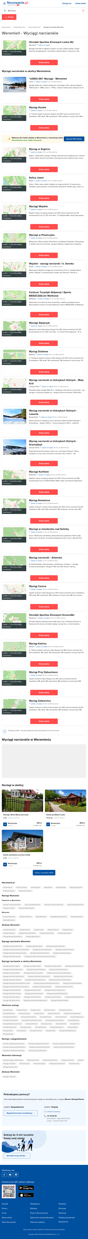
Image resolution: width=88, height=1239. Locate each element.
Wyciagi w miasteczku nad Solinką (49, 529)
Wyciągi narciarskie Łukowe (64, 987)
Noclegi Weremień (19, 27)
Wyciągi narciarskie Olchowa (12, 980)
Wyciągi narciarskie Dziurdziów (12, 969)
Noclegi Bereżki (61, 1024)
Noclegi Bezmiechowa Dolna (55, 1020)
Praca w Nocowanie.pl (39, 1213)
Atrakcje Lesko (38, 930)
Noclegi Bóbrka (8, 1034)
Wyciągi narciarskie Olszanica (74, 997)
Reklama (33, 1208)
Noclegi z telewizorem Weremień (13, 1044)
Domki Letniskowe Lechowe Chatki (16, 855)
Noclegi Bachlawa (8, 1013)
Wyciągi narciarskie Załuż (53, 997)
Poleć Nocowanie (9, 1222)
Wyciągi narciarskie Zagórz (11, 997)
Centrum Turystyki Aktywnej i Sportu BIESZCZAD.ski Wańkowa (50, 293)
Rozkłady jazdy (60, 887)
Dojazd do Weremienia (50, 1060)
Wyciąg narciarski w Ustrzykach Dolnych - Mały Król (56, 381)
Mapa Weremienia (33, 1060)
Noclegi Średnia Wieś (10, 1017)
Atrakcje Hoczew (53, 930)
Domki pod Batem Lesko (55, 814)
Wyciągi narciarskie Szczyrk (11, 956)
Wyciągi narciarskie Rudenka (72, 983)
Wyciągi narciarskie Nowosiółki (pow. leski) (16, 983)
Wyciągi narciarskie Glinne (11, 973)
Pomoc (4, 1208)
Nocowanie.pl (6, 27)
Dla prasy (62, 1208)
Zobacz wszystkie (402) (44, 872)
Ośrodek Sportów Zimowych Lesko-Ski (51, 42)
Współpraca (35, 1204)
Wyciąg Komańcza (39, 500)
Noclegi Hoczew (50, 1010)
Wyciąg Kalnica (38, 643)
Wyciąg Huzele (37, 107)
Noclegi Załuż (21, 1031)
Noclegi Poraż (75, 1024)
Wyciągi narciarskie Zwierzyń (58, 969)
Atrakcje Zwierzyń (8, 933)
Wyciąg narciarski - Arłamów (45, 557)
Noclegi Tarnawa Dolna (10, 1020)
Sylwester (41, 1229)
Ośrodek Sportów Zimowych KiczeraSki (51, 615)
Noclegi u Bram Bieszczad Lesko (16, 814)
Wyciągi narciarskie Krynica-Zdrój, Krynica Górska (40, 956)
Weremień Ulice (74, 1064)
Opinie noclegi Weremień (75, 905)
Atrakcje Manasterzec (33, 937)
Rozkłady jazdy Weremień (59, 917)
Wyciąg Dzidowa (38, 351)
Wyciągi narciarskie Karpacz (62, 953)
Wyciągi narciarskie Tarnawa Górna (39, 976)
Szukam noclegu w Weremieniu (13, 1060)
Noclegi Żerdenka (31, 1024)
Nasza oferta (7, 1217)
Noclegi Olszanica (35, 1031)
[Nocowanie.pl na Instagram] (16, 1174)
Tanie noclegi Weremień (32, 905)
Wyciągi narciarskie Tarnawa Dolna (60, 980)
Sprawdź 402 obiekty (74, 139)
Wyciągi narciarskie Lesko (53, 966)
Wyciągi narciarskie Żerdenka (42, 987)
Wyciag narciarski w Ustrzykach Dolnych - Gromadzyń (53, 442)
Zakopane (62, 1229)
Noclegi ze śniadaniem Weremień (13, 1050)
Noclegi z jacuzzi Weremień (37, 1050)
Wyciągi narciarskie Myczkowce (35, 980)
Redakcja (62, 1204)
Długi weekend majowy (30, 1229)
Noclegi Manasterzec (56, 1027)
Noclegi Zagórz (72, 1027)
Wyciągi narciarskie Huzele (32, 966)
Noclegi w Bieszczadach (26, 908)
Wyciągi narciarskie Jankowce (33, 973)
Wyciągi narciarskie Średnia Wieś (13, 976)
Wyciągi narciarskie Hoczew (74, 966)
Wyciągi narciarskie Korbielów (40, 953)
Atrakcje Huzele (25, 930)
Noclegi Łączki (7, 1010)
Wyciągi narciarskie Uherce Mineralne (58, 973)
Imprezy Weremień (9, 917)
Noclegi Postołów (45, 1017)
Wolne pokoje (35, 887)
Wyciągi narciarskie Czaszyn (12, 993)
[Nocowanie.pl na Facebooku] (4, 1174)
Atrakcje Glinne (67, 930)
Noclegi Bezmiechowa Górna (12, 1024)
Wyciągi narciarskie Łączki (11, 966)
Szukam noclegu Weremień (11, 905)
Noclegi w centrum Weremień (54, 905)
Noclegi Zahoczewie (9, 1027)
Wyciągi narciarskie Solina (11, 1000)
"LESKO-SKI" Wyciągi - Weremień (48, 78)
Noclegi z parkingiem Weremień (38, 1044)
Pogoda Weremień (77, 917)
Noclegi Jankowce (54, 1013)
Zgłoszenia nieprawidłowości (42, 1217)
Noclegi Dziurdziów (65, 1010)
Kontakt (5, 1204)
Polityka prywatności (67, 1217)
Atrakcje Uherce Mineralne (27, 933)
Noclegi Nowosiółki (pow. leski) (31, 1020)
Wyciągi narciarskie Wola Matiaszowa (35, 1000)
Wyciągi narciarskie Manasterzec (57, 993)
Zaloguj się (66, 3)
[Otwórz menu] (4, 3)
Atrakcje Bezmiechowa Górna (12, 937)
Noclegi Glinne (39, 1013)
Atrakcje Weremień (34, 27)
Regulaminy (63, 1221)
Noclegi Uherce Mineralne (72, 1013)
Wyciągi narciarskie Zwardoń (64, 950)
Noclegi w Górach (8, 908)
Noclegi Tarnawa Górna (28, 1017)
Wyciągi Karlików (39, 471)
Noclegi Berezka (41, 1027)
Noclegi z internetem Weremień (64, 1047)
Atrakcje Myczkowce (64, 933)
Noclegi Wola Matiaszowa (67, 1031)
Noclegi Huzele (22, 1010)
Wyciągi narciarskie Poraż (32, 990)
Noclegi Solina (50, 1031)
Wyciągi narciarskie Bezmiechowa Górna (15, 987)
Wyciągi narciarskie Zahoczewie (55, 990)
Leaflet (5, 51)
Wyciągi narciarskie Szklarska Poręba (14, 953)
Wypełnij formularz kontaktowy (19, 1113)
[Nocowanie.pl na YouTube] (10, 1174)
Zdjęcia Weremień (9, 920)
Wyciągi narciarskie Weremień (12, 946)
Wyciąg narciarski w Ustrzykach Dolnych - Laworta (53, 412)
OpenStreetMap (16, 51)
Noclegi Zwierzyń (24, 1013)
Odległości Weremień (10, 1067)
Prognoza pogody (8, 891)
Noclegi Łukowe (47, 1024)
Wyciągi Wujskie (38, 206)
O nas (4, 1213)
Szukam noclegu (21, 887)
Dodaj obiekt (81, 3)
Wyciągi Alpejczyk (39, 323)
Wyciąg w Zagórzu (39, 149)
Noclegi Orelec (8, 1031)
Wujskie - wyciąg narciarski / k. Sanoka (51, 263)
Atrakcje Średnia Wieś (47, 933)
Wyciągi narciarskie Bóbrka (59, 1000)
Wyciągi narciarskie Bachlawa (36, 969)
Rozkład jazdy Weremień (57, 1064)
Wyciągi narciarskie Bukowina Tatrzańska (16, 950)
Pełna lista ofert (24, 1064)
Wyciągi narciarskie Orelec (32, 997)
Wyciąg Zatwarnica (40, 701)
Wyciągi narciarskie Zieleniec (56, 946)
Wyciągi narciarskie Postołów (63, 976)
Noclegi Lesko (35, 1010)
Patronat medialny (37, 1222)
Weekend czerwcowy (51, 1229)
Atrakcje (80, 1060)
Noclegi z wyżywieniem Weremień (63, 1044)
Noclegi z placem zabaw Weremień (14, 1047)
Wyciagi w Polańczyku (42, 235)
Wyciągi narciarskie (76, 887)
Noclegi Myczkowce (77, 1017)
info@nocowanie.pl (53, 1111)
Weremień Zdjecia (39, 1064)
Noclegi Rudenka (73, 1020)
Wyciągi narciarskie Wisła (34, 946)
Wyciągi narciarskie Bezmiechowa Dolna (46, 983)
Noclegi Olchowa (61, 1017)
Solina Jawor (36, 177)
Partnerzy (62, 1213)
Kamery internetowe (25, 891)
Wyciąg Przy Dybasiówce (43, 672)
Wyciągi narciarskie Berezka (34, 993)
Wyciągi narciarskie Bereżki (11, 990)
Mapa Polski (48, 887)
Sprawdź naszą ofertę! (16, 1155)
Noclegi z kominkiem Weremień (39, 1047)
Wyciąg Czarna (37, 586)
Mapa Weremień (41, 917)
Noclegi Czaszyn (26, 1027)
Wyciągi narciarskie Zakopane (42, 950)
